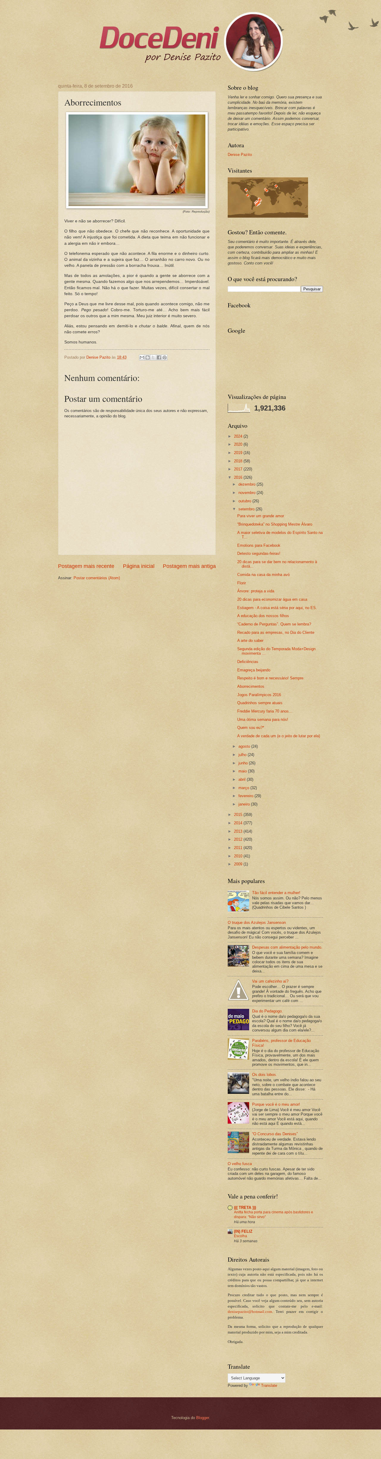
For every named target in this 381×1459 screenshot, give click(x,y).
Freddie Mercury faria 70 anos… (265, 711)
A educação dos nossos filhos (263, 616)
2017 (238, 469)
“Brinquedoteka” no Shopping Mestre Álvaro (274, 524)
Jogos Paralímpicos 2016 (259, 695)
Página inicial (138, 566)
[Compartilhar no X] (153, 357)
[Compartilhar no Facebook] (159, 357)
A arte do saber (250, 640)
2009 (238, 864)
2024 (238, 436)
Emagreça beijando (253, 670)
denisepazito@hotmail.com (250, 1311)
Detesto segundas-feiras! (258, 553)
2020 (238, 444)
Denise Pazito (240, 154)
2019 (238, 452)
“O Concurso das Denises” (275, 1134)
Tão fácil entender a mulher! (276, 892)
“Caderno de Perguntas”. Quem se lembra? (274, 624)
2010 (238, 856)
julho (243, 754)
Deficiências (247, 661)
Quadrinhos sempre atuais (259, 703)
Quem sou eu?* (250, 727)
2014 (238, 823)
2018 (238, 461)
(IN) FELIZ (243, 1231)
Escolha (240, 1236)
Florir (241, 583)
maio (243, 771)
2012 (238, 839)
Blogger (202, 1417)
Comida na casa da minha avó (263, 574)
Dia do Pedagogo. (267, 1011)
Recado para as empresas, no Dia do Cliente (275, 632)
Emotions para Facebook (258, 545)
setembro (247, 509)
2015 (238, 814)
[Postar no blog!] (148, 357)
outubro (245, 501)
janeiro (244, 804)
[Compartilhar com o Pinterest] (165, 357)
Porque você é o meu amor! (276, 1104)
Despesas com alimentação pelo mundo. (287, 947)
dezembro (247, 484)
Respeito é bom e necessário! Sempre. (271, 678)
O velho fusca (240, 1163)
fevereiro (246, 796)
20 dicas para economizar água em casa (272, 599)
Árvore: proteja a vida (255, 591)
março (244, 788)
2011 (238, 847)
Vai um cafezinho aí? (270, 981)
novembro (247, 492)
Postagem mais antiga (189, 566)
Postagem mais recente (86, 566)
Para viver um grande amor (260, 516)
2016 (238, 477)
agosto (244, 746)
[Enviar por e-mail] (142, 357)
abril (242, 779)
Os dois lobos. (264, 1074)
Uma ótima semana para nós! (262, 719)
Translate (269, 1385)
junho (243, 763)
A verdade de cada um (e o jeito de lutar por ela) (278, 736)
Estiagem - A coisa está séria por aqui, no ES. (277, 607)
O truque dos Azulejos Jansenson (257, 922)
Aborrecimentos (250, 686)
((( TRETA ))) (245, 1207)
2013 (238, 831)
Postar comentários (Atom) (97, 578)
